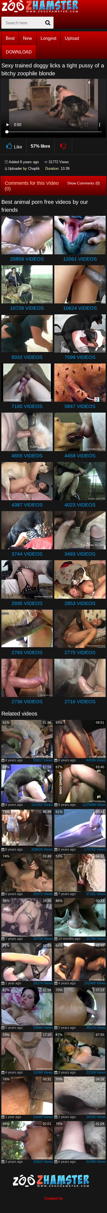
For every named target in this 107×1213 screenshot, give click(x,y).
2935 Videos (27, 603)
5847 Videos (79, 406)
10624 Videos (80, 308)
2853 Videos (79, 603)
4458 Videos (79, 455)
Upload (72, 38)
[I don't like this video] (63, 146)
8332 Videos (27, 357)
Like (18, 147)
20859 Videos (27, 259)
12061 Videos (80, 259)
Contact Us (53, 1198)
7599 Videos (79, 357)
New (27, 38)
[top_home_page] (42, 6)
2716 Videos (79, 701)
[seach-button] (48, 23)
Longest (48, 38)
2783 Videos (27, 652)
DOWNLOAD (19, 52)
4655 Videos (27, 455)
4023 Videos (79, 505)
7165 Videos (27, 406)
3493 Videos (79, 554)
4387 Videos (27, 505)
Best (10, 38)
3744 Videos (27, 554)
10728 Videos (27, 308)
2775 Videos (79, 652)
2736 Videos (27, 701)
